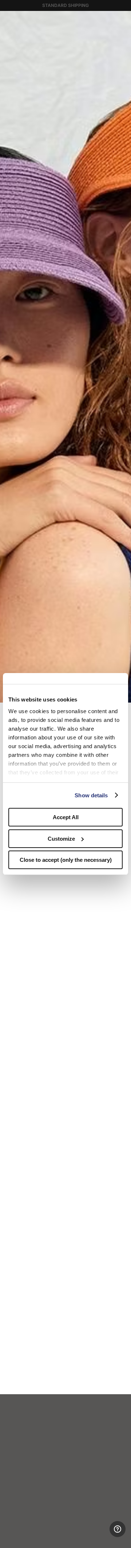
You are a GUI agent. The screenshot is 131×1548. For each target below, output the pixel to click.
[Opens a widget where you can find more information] (99, 1535)
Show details (91, 795)
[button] (123, 19)
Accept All (66, 817)
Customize (61, 839)
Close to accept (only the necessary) (66, 860)
